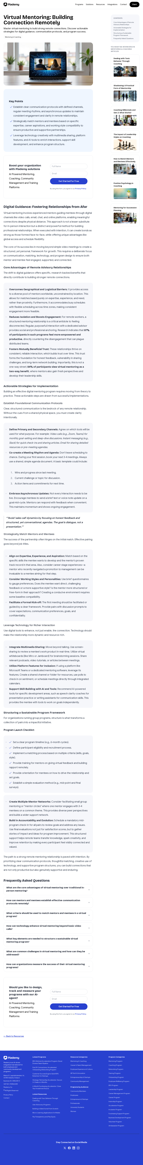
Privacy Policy (80, 189)
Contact (123, 4)
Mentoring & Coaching (13, 37)
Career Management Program (119, 1093)
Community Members (78, 1091)
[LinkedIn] (73, 1148)
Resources (100, 4)
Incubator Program (115, 1110)
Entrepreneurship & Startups (80, 1077)
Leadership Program (116, 1089)
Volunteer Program (115, 1122)
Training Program (115, 1073)
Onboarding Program (116, 1077)
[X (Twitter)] (64, 1148)
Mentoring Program (115, 1061)
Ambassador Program (116, 1126)
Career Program (114, 1097)
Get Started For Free (69, 181)
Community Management (79, 1081)
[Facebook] (69, 1148)
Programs (79, 4)
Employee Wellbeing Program (119, 1081)
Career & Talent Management (80, 1065)
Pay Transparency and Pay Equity (44, 1117)
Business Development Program (120, 1118)
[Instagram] (78, 1148)
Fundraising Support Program (119, 1114)
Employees (74, 1095)
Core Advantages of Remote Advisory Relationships (124, 23)
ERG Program (113, 1085)
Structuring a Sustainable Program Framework (122, 34)
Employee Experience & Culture (81, 1069)
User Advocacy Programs (41, 1105)
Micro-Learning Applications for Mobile (46, 1113)
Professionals (75, 1103)
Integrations (112, 4)
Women (73, 1111)
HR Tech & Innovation (77, 1073)
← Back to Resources (14, 1036)
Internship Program (115, 1101)
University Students (77, 1107)
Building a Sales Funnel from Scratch (45, 1109)
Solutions (89, 4)
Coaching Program (115, 1065)
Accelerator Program (116, 1105)
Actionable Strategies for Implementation (122, 29)
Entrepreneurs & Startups (79, 1099)
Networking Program (116, 1069)
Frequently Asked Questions (123, 38)
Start (134, 4)
